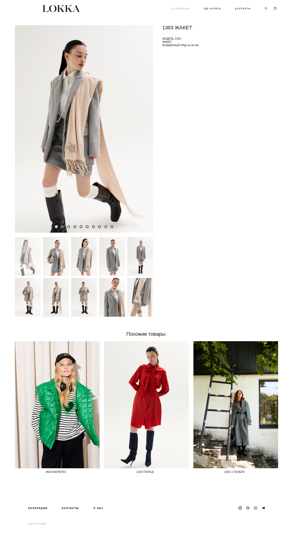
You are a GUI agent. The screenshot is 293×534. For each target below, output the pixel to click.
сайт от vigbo (37, 524)
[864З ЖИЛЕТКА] (57, 404)
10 (112, 226)
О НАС (98, 508)
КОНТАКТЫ (243, 8)
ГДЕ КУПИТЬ (212, 8)
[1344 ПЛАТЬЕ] (146, 404)
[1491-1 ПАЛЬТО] (235, 404)
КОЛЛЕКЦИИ (181, 8)
